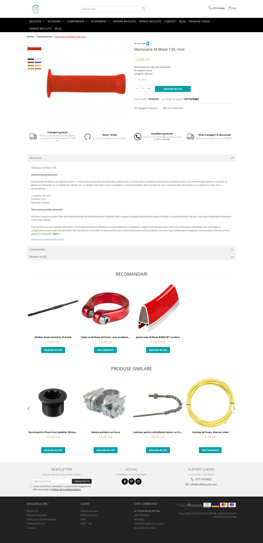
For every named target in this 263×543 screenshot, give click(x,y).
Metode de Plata (89, 511)
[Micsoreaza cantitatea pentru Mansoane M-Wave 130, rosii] (137, 89)
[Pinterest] (131, 481)
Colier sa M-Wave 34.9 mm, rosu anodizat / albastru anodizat (106, 337)
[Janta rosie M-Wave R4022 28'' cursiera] (157, 308)
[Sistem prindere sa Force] (105, 403)
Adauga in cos (173, 89)
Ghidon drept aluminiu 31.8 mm (53, 337)
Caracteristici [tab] (37, 249)
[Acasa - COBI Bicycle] (45, 9)
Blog (182, 21)
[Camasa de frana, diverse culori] (210, 403)
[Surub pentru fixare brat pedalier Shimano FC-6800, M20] (53, 403)
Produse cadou (199, 21)
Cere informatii (174, 108)
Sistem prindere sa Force (105, 432)
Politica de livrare (36, 523)
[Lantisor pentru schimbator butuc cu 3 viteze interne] (157, 403)
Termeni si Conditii (37, 515)
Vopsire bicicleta (124, 21)
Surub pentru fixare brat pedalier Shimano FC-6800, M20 (53, 432)
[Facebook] (125, 481)
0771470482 (203, 479)
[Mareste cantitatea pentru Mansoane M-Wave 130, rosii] (148, 89)
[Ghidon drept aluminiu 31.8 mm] (53, 308)
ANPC (84, 519)
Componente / (45, 36)
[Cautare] (143, 9)
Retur (56, 233)
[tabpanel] (86, 83)
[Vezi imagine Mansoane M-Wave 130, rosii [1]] (34, 63)
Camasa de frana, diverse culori (210, 432)
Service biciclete (150, 21)
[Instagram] (138, 481)
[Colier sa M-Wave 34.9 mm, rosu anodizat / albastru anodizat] (105, 308)
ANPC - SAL (86, 523)
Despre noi (32, 511)
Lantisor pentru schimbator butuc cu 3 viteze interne (158, 432)
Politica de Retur (89, 515)
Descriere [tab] (35, 158)
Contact (170, 21)
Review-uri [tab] (38, 256)
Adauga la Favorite (147, 108)
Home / (31, 36)
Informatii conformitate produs (48, 239)
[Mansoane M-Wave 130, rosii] (86, 83)
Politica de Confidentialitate (66, 489)
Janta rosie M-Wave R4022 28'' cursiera (158, 337)
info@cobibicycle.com (203, 484)
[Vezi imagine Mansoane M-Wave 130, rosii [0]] (34, 48)
